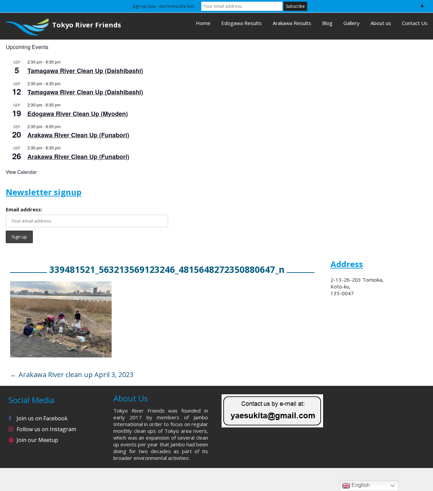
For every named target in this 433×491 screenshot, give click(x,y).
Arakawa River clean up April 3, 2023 (71, 374)
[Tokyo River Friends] (24, 26)
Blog (327, 23)
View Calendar (21, 171)
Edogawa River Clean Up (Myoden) (77, 113)
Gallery (351, 23)
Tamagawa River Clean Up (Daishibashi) (85, 70)
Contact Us (415, 23)
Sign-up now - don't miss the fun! (163, 6)
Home (203, 23)
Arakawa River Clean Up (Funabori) (78, 135)
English (360, 485)
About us (380, 23)
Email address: (24, 209)
